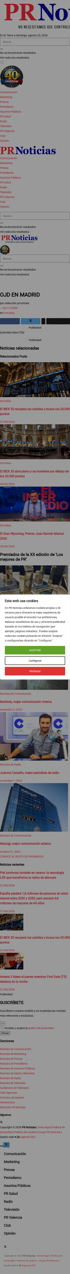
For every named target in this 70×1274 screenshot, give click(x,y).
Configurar (35, 660)
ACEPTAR (35, 650)
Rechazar (35, 671)
